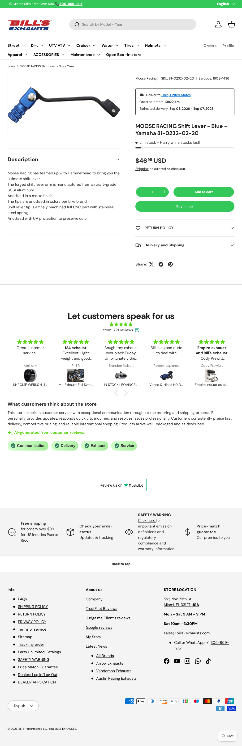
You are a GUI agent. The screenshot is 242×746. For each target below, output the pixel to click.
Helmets (153, 45)
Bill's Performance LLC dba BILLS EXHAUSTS (47, 729)
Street (14, 45)
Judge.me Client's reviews (108, 617)
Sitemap (25, 636)
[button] (231, 24)
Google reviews (99, 627)
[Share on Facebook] (161, 264)
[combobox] (133, 24)
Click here (147, 520)
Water (107, 45)
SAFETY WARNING (33, 659)
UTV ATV (57, 45)
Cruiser (83, 45)
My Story (93, 636)
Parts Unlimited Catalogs (39, 651)
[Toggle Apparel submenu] (26, 54)
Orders (210, 45)
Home (11, 66)
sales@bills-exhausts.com (187, 633)
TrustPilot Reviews (101, 608)
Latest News (96, 646)
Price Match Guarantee (38, 667)
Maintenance (82, 54)
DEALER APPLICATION (37, 682)
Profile (228, 45)
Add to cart (203, 192)
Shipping (142, 169)
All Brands (105, 655)
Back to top (121, 564)
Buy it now (185, 206)
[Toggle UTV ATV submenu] (69, 45)
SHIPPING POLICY (33, 606)
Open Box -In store (124, 54)
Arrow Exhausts (109, 663)
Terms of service (32, 629)
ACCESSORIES (46, 54)
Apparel (15, 54)
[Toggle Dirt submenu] (41, 45)
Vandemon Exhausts (113, 670)
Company (94, 599)
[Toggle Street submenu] (23, 45)
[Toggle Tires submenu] (137, 45)
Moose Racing (146, 78)
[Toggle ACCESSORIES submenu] (63, 54)
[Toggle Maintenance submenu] (98, 54)
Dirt (34, 45)
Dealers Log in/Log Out (37, 674)
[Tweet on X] (151, 264)
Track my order (31, 644)
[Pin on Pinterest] (170, 264)
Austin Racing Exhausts (116, 678)
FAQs (22, 599)
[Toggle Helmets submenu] (164, 45)
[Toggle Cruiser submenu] (94, 45)
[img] (121, 324)
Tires (129, 45)
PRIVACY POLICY (32, 621)
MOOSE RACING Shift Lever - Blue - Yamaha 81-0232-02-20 (48, 66)
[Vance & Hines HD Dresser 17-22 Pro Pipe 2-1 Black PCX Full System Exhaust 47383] (121, 375)
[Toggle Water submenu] (117, 45)
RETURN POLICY (32, 614)
